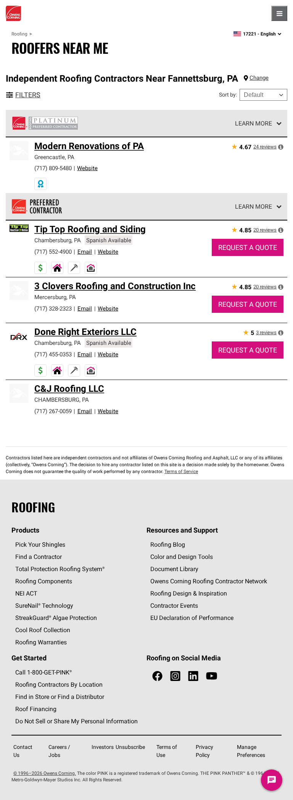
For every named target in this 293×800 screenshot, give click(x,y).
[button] (280, 147)
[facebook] (157, 676)
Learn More (253, 123)
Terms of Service (181, 471)
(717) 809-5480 (53, 168)
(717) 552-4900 (53, 251)
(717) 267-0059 (53, 411)
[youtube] (211, 676)
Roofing (19, 34)
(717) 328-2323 (53, 308)
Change (259, 77)
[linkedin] (193, 676)
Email (84, 251)
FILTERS (27, 94)
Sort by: (228, 94)
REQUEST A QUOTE (247, 247)
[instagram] (175, 676)
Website (87, 168)
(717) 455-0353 (53, 354)
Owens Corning (13, 13)
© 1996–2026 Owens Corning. (44, 773)
